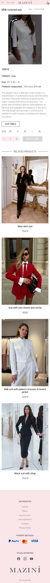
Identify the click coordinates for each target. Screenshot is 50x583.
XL (40, 131)
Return (25, 511)
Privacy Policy (25, 528)
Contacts (25, 524)
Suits (13, 76)
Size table (10, 124)
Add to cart (32, 139)
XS (10, 131)
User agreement (25, 519)
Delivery (25, 507)
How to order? (25, 515)
